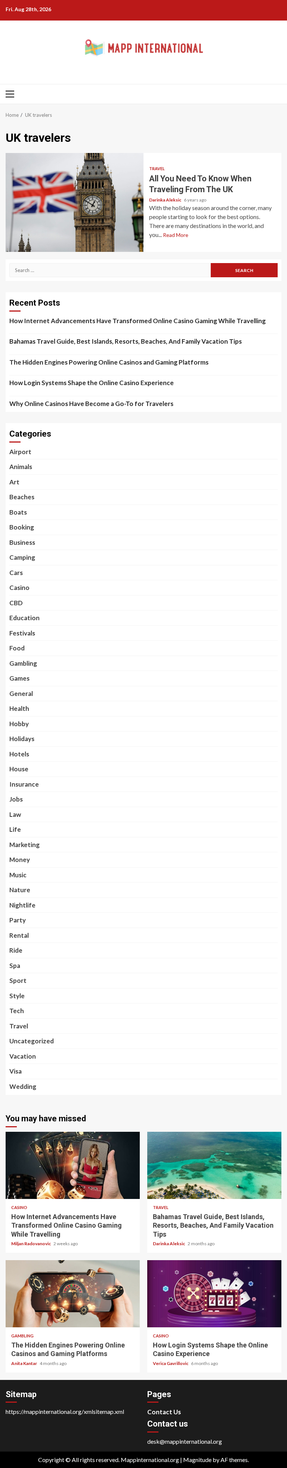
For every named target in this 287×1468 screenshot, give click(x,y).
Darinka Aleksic (165, 200)
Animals (20, 467)
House (18, 769)
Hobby (19, 724)
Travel (157, 168)
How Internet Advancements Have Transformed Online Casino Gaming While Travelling (137, 321)
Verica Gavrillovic (171, 1363)
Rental (19, 935)
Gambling (23, 663)
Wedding (22, 1086)
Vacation (22, 1056)
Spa (14, 965)
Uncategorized (31, 1041)
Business (22, 542)
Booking (21, 527)
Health (19, 708)
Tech (16, 1011)
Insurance (24, 784)
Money (19, 859)
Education (24, 618)
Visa (15, 1071)
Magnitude (197, 1459)
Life (15, 829)
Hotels (19, 754)
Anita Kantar (24, 1363)
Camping (22, 557)
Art (14, 482)
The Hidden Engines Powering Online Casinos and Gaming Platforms (109, 362)
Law (15, 814)
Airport (20, 452)
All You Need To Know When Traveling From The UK (75, 202)
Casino (19, 587)
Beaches (21, 497)
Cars (16, 573)
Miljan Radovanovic (31, 1243)
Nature (19, 890)
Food (17, 648)
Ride (15, 950)
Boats (18, 512)
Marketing (24, 845)
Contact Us (164, 1412)
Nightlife (22, 905)
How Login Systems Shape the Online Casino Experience (91, 383)
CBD (16, 603)
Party (17, 920)
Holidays (21, 739)
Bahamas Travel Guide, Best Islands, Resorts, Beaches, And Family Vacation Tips (125, 341)
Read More (175, 235)
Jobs (16, 799)
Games (19, 678)
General (21, 693)
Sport (18, 980)
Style (17, 996)
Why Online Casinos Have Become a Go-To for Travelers (91, 403)
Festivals (22, 633)
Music (18, 875)
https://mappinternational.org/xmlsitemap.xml (65, 1411)
